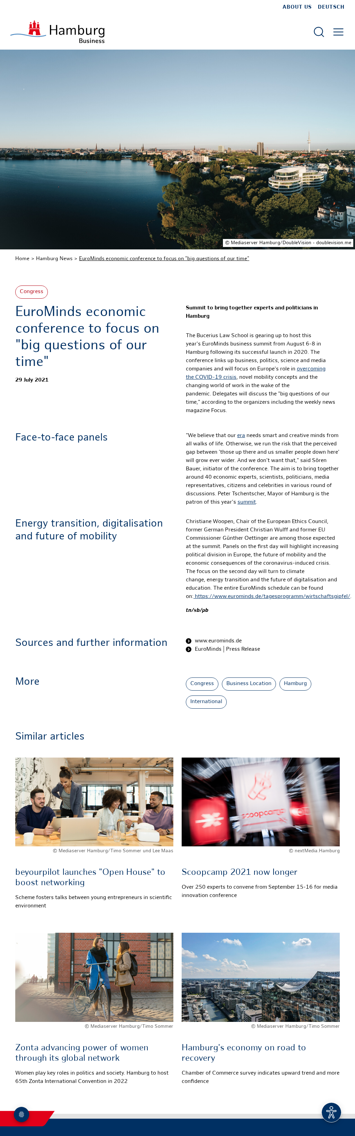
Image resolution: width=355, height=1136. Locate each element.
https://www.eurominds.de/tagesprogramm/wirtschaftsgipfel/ (272, 596)
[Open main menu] (338, 32)
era (241, 435)
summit (246, 502)
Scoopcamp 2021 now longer (239, 873)
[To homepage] (57, 31)
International (206, 701)
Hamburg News (54, 258)
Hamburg (295, 683)
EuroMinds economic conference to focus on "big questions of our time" (164, 258)
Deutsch (331, 7)
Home (22, 258)
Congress (31, 291)
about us (297, 7)
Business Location (248, 683)
